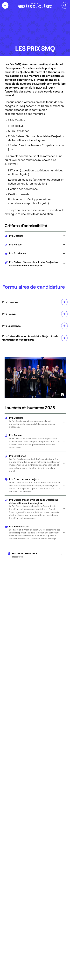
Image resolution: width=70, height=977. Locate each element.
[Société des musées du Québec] (35, 5)
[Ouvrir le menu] (5, 5)
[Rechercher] (65, 5)
